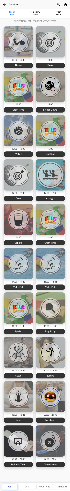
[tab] (11, 13)
